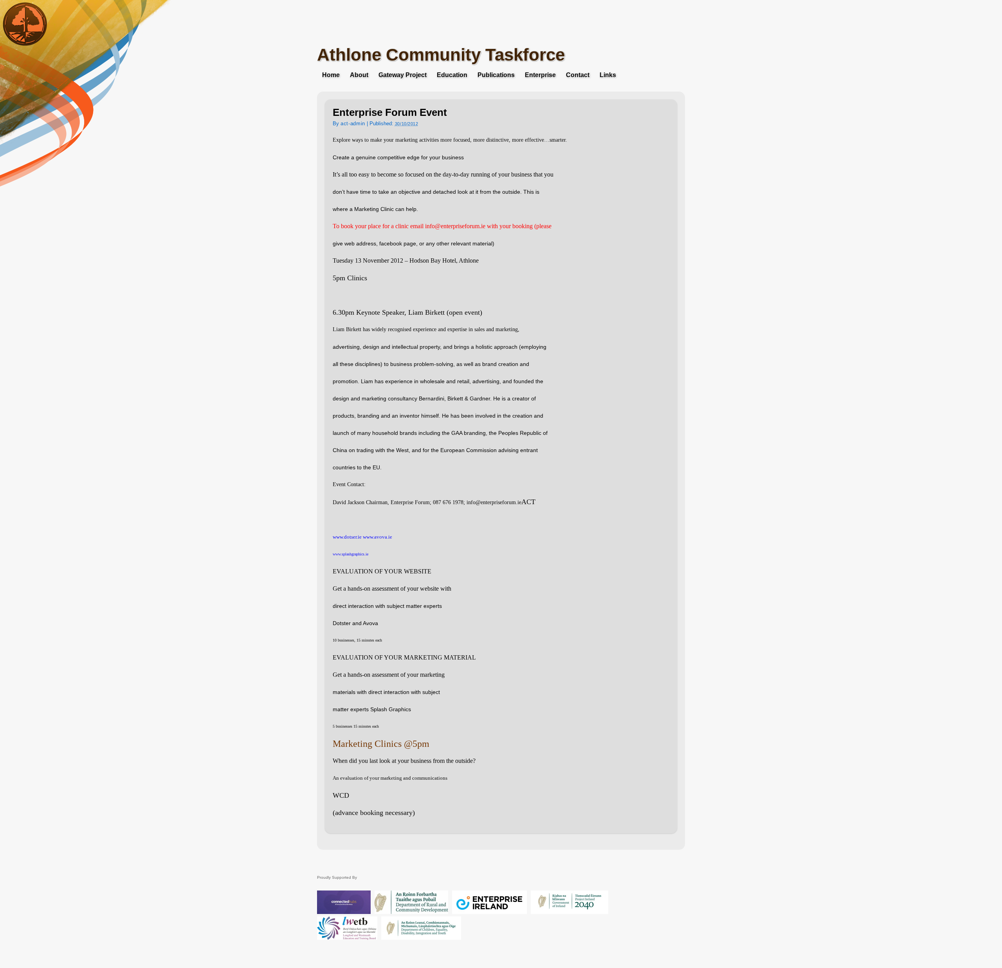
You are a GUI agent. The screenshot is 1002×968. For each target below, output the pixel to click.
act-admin (353, 123)
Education (452, 75)
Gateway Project (402, 75)
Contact (577, 75)
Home (331, 75)
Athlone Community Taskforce (441, 54)
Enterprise (540, 75)
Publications (496, 75)
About (359, 75)
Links (608, 75)
